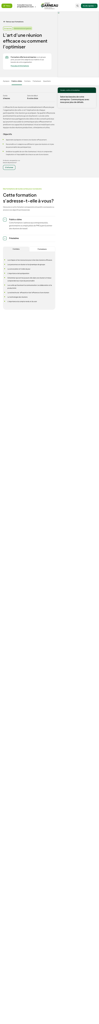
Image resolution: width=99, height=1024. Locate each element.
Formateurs (37, 81)
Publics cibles (17, 81)
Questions (47, 81)
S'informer (9, 167)
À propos (6, 81)
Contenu (27, 81)
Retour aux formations (14, 22)
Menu (8, 6)
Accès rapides (88, 6)
